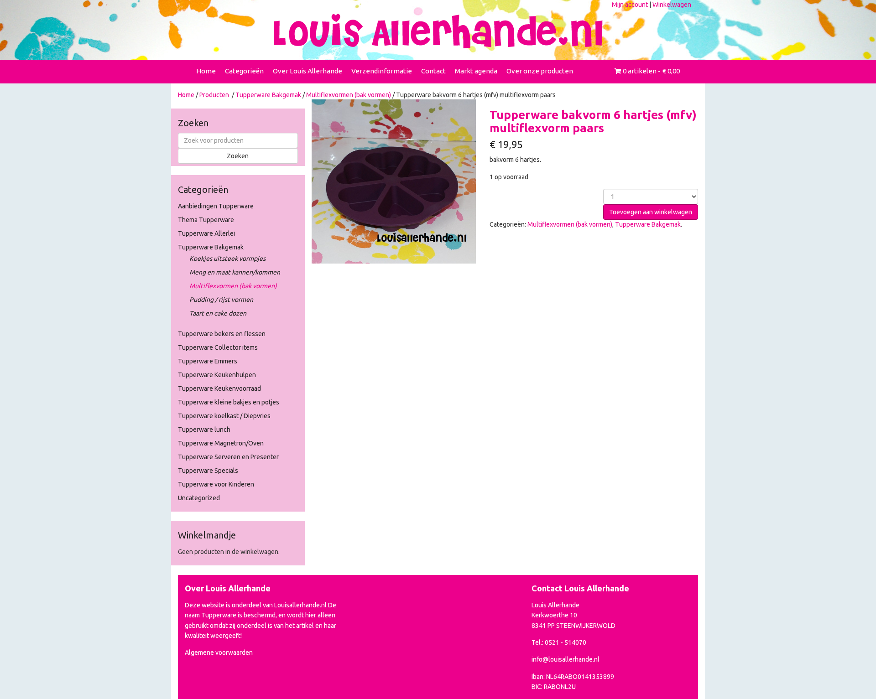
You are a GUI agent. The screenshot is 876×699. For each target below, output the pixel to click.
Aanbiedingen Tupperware (216, 206)
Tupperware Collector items (218, 347)
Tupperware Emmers (207, 361)
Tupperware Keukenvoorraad (219, 388)
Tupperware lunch (204, 429)
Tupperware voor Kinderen (216, 484)
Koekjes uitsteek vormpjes (227, 258)
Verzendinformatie (381, 71)
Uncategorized (199, 498)
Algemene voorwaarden (219, 652)
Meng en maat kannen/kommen (234, 272)
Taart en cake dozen (217, 313)
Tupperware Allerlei (206, 233)
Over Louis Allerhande (307, 71)
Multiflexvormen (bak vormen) (348, 94)
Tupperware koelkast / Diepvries (224, 415)
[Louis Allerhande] (438, 31)
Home (206, 71)
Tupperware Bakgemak (268, 94)
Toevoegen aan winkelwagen (650, 212)
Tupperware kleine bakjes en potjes (228, 402)
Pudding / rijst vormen (221, 299)
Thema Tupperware (206, 219)
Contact (433, 71)
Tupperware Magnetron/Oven (221, 443)
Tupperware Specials (208, 470)
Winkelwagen (671, 4)
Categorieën (244, 71)
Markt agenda (476, 71)
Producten (214, 94)
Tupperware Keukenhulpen (217, 374)
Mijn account (630, 4)
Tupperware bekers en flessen (222, 333)
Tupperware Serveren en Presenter (228, 457)
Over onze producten (539, 71)
